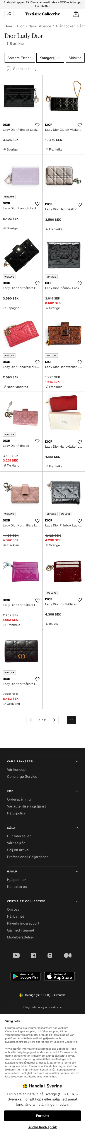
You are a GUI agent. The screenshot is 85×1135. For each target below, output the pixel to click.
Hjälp (12, 872)
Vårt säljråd (16, 842)
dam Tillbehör (40, 26)
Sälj (11, 828)
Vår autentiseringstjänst (26, 806)
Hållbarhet (15, 916)
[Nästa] (54, 720)
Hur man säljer (19, 836)
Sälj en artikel (18, 849)
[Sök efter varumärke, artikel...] (9, 14)
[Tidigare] (31, 720)
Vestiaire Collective (26, 901)
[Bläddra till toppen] (71, 720)
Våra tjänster (20, 761)
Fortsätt (42, 1115)
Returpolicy (16, 813)
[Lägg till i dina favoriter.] (37, 125)
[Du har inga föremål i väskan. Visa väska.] (76, 14)
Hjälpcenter (16, 879)
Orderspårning (19, 799)
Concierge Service (22, 776)
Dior (20, 26)
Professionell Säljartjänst (27, 856)
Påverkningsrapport (23, 923)
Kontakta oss (18, 886)
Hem (8, 26)
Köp (10, 791)
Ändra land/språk (42, 1127)
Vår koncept (17, 769)
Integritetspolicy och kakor (40, 1007)
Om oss (13, 909)
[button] (76, 14)
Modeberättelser (20, 937)
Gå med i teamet (20, 930)
